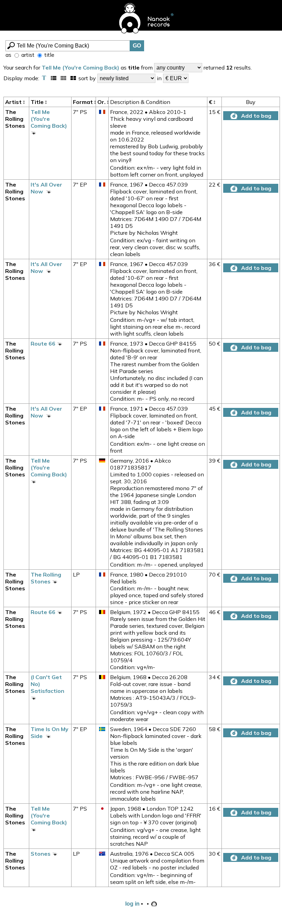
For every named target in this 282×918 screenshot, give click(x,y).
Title (38, 101)
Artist (14, 101)
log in (132, 904)
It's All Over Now (46, 188)
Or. (102, 101)
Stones (41, 853)
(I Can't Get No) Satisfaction (48, 684)
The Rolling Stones (15, 118)
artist (27, 54)
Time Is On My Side (49, 732)
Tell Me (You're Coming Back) (80, 67)
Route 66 (44, 343)
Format (83, 101)
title (48, 54)
